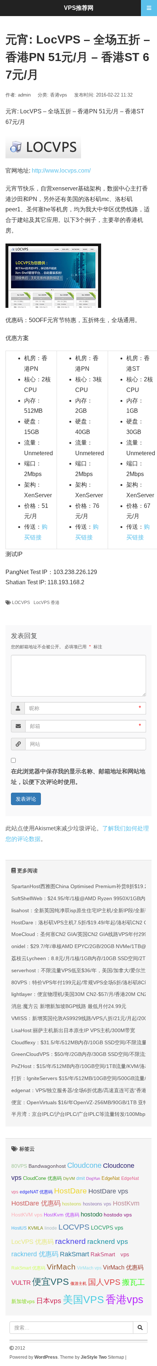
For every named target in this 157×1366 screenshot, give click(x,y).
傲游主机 (78, 1283)
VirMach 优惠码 (123, 1267)
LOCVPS (21, 602)
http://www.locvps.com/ (61, 170)
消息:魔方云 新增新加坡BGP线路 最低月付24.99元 (68, 1006)
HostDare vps (108, 1191)
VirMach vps (89, 1268)
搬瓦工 (133, 1282)
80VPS (19, 1166)
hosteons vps (97, 1204)
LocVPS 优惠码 (32, 1241)
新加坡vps (23, 1301)
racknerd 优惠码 (34, 1254)
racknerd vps (107, 1241)
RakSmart (74, 1254)
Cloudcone (84, 1165)
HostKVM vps (26, 1215)
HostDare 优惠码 (36, 1203)
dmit (80, 1178)
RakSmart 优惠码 (28, 1268)
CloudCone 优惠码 (42, 1178)
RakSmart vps (110, 1254)
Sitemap (116, 1357)
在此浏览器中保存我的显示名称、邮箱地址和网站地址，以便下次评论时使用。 (78, 776)
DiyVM (69, 1178)
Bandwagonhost (47, 1166)
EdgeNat (111, 1178)
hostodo (91, 1214)
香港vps (58, 95)
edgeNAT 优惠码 (36, 1192)
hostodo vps (118, 1215)
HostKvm (126, 1203)
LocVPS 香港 (47, 602)
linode (51, 1228)
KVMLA (35, 1228)
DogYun (93, 1178)
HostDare (70, 1190)
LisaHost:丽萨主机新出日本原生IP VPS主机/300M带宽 (73, 1030)
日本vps (48, 1301)
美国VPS (83, 1299)
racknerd (70, 1241)
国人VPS (104, 1282)
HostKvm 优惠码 (61, 1215)
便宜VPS (50, 1282)
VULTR (21, 1282)
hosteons (71, 1204)
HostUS (19, 1228)
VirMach (61, 1267)
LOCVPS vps (107, 1228)
